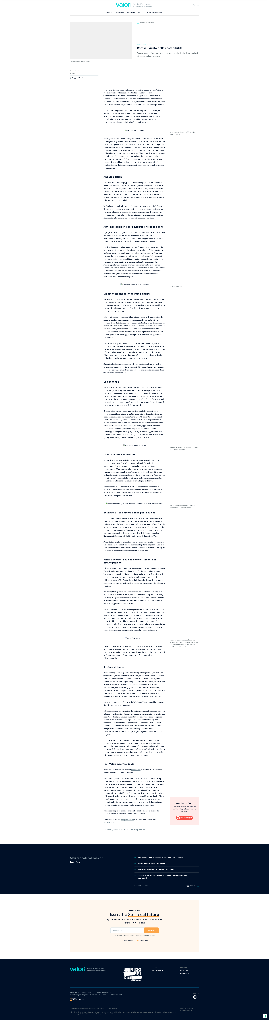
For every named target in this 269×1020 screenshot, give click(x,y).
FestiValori (135, 770)
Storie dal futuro (144, 44)
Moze (190, 1010)
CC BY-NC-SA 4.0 (111, 1008)
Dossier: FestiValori (147, 22)
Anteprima (143, 940)
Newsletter (184, 973)
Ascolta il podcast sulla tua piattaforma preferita (124, 829)
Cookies (189, 1008)
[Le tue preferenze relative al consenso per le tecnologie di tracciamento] (265, 1016)
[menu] (71, 5)
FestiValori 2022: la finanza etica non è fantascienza (160, 857)
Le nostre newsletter (154, 12)
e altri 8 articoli (141, 885)
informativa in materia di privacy (145, 935)
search (198, 5)
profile (194, 5)
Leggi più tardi (77, 78)
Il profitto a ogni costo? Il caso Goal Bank (156, 869)
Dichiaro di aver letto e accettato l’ (135, 935)
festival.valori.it (110, 823)
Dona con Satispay (184, 817)
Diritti (140, 12)
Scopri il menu (127, 820)
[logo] (134, 5)
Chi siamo (184, 971)
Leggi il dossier (190, 886)
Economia (120, 12)
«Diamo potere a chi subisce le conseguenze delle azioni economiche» (162, 877)
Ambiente (131, 12)
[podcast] (194, 997)
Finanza (109, 12)
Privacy (181, 1008)
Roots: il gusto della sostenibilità (152, 863)
